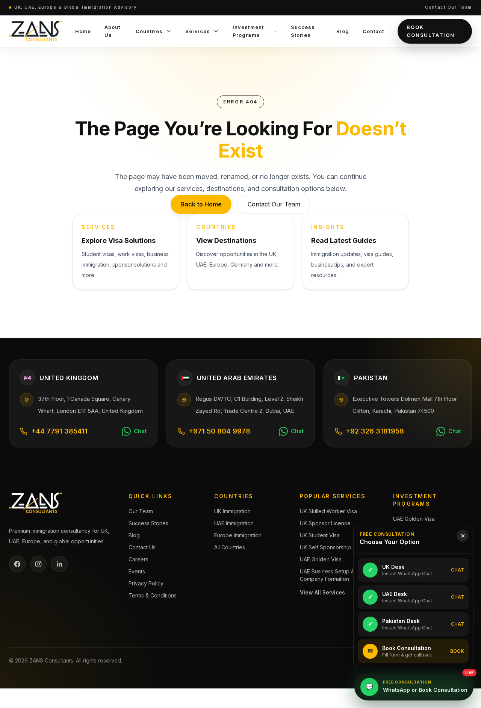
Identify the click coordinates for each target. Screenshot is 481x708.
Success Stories (148, 523)
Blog (134, 535)
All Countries (229, 547)
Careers (138, 559)
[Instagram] (38, 564)
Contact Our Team (448, 7)
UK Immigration (232, 511)
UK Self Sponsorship (325, 547)
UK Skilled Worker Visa (328, 511)
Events (137, 571)
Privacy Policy (146, 583)
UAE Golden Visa (321, 559)
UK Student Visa (320, 535)
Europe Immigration (238, 535)
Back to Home (201, 204)
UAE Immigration (234, 523)
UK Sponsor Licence (325, 523)
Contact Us (142, 547)
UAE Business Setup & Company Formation (327, 575)
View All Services (322, 592)
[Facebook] (17, 564)
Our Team (141, 511)
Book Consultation (431, 31)
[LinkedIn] (59, 564)
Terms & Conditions (153, 595)
